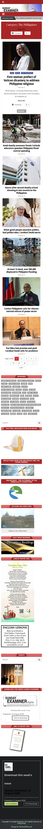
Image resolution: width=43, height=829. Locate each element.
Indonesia (28, 396)
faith (24, 393)
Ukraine (13, 414)
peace (32, 399)
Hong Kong (5, 396)
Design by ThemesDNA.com (21, 827)
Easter (25, 390)
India (22, 396)
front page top (32, 393)
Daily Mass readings (8, 390)
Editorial (32, 390)
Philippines (5, 402)
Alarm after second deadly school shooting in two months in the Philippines (21, 190)
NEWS (18, 73)
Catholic (4, 384)
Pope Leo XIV (31, 402)
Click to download (20, 718)
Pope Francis (14, 402)
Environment (17, 393)
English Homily (6, 393)
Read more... (21, 111)
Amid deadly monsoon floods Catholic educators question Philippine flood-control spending (21, 148)
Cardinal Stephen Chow (9, 381)
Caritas (38, 381)
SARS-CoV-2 (5, 408)
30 (24, 363)
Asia (12, 73)
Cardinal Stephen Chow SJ (26, 381)
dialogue (18, 390)
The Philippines (27, 73)
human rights (14, 396)
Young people (32, 414)
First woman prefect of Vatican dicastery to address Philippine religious (21, 80)
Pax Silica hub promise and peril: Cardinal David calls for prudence (21, 349)
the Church (16, 411)
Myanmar (15, 399)
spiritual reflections (17, 408)
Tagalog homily (6, 411)
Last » (21, 367)
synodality (29, 408)
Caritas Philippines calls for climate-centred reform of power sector (21, 310)
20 (19, 363)
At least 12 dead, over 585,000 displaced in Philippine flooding (21, 270)
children (24, 384)
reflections (5, 405)
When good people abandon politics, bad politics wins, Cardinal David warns (21, 231)
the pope (36, 411)
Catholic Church (14, 384)
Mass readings (6, 399)
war (25, 414)
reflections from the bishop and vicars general (25, 405)
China (30, 384)
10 (13, 363)
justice (36, 396)
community (16, 387)
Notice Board (24, 399)
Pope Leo (22, 402)
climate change (6, 387)
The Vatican (5, 414)
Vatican (19, 414)
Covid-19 (24, 387)
